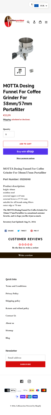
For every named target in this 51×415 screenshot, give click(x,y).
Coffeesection (21, 406)
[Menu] (46, 22)
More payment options (26, 158)
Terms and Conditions (16, 286)
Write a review (25, 255)
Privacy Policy (12, 293)
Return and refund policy (17, 308)
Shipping (7, 119)
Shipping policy (13, 300)
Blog (8, 337)
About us (10, 323)
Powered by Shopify (33, 406)
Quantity (6, 129)
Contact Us (11, 315)
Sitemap (9, 330)
